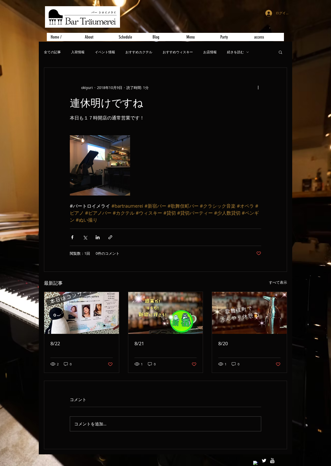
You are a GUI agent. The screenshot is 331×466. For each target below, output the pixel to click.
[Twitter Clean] (264, 460)
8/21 (139, 343)
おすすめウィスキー (178, 52)
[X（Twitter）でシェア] (84, 237)
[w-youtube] (272, 460)
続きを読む (235, 52)
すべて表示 (278, 282)
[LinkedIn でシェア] (97, 237)
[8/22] (81, 313)
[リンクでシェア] (110, 237)
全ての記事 (52, 52)
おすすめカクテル (138, 52)
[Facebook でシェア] (72, 237)
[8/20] (249, 313)
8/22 (55, 343)
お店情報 (210, 52)
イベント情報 (105, 52)
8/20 (223, 343)
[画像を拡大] (100, 165)
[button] (280, 52)
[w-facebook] (255, 463)
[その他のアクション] (258, 87)
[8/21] (165, 313)
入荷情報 (78, 52)
